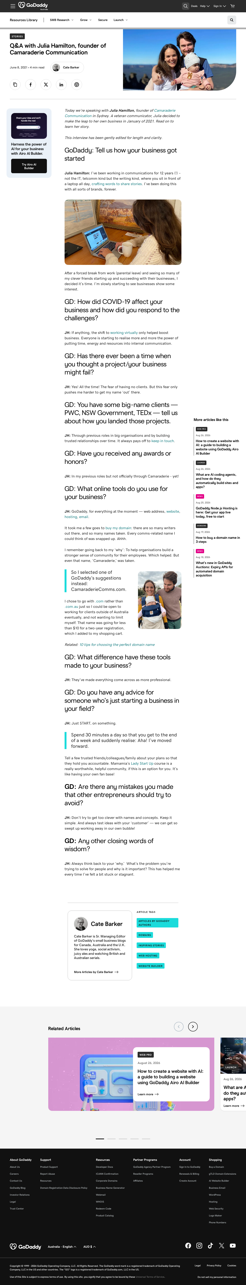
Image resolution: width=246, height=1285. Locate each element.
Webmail (101, 1194)
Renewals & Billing (189, 1173)
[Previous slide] (179, 1026)
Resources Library (23, 20)
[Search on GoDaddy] (231, 20)
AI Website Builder (219, 1180)
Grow (83, 20)
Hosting (213, 1201)
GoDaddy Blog (17, 1187)
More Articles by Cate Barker (93, 972)
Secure (102, 20)
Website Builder (151, 966)
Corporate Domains (106, 1180)
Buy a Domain (216, 1166)
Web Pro (201, 429)
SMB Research (59, 20)
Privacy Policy (214, 1265)
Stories (18, 36)
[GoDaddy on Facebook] (188, 1248)
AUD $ (87, 1246)
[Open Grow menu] (90, 20)
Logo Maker (215, 1215)
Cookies (231, 1265)
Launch (119, 20)
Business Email (217, 1187)
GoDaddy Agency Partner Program (152, 1166)
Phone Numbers (217, 1222)
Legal (13, 1201)
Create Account (187, 1180)
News (200, 496)
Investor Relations (20, 1194)
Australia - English (60, 1246)
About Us (15, 1166)
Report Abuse (47, 1173)
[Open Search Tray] (185, 6)
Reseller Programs (143, 1173)
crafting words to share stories (117, 184)
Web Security (216, 1208)
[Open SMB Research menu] (72, 20)
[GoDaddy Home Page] (26, 1246)
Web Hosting (148, 955)
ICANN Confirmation (107, 1173)
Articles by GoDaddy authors (154, 923)
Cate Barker (71, 67)
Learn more (145, 1094)
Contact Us (16, 1180)
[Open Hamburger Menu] (11, 6)
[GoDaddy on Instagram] (199, 1248)
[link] (30, 84)
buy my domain (118, 528)
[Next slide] (193, 1026)
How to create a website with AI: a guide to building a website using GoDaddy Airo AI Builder (171, 1076)
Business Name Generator (110, 1187)
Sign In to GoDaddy (189, 1166)
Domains (201, 526)
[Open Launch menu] (126, 20)
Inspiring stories (151, 945)
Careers (14, 1173)
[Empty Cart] (232, 6)
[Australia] (33, 5)
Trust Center (17, 1208)
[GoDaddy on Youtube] (232, 1248)
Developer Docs (104, 1166)
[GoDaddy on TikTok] (210, 1248)
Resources (46, 1180)
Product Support (49, 1166)
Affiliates (138, 1180)
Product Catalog (105, 1215)
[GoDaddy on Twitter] (221, 1248)
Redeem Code (103, 1208)
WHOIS (100, 1201)
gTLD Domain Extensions (222, 1173)
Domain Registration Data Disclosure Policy (63, 1187)
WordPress (215, 1194)
